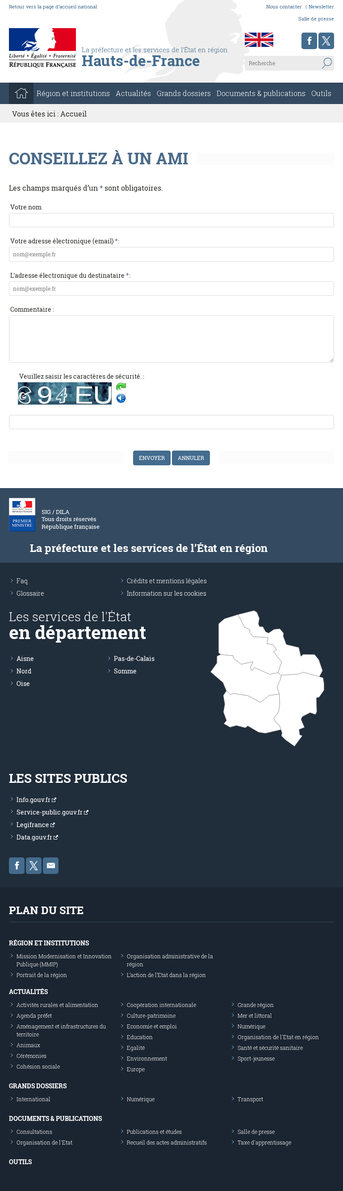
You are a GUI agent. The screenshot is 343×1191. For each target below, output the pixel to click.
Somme (125, 671)
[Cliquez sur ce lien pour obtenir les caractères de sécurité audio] (121, 398)
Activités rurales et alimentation (57, 1004)
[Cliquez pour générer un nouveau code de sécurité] (121, 388)
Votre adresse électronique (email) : (64, 241)
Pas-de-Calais (134, 658)
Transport (250, 1099)
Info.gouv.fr (34, 799)
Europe (136, 1069)
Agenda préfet (34, 1015)
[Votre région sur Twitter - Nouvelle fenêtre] (326, 41)
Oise (23, 683)
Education (140, 1037)
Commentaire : (32, 309)
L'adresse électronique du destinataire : (70, 275)
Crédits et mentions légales (167, 581)
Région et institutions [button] (73, 93)
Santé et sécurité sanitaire (270, 1047)
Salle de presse (316, 18)
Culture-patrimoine (151, 1015)
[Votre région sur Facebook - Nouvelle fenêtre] (309, 41)
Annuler (191, 457)
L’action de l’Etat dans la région (166, 974)
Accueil (73, 113)
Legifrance (33, 824)
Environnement (147, 1058)
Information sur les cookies (166, 593)
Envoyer (152, 457)
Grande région (256, 1004)
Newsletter (321, 6)
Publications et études (154, 1131)
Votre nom (26, 207)
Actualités (133, 93)
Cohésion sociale (38, 1066)
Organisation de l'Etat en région (278, 1037)
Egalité (136, 1047)
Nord (24, 671)
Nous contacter (284, 6)
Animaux (28, 1045)
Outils (321, 93)
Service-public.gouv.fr (50, 812)
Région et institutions (49, 943)
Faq (22, 581)
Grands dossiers (184, 93)
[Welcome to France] (259, 40)
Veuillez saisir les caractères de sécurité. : (81, 376)
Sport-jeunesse (256, 1058)
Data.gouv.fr (35, 837)
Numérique (251, 1026)
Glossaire (30, 593)
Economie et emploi (152, 1026)
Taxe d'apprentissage (264, 1142)
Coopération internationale (161, 1004)
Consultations (34, 1131)
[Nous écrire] (51, 865)
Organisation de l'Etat (44, 1142)
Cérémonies (31, 1055)
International (33, 1099)
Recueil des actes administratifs (167, 1142)
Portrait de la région (42, 974)
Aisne (25, 658)
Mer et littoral (255, 1015)
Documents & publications (261, 93)
